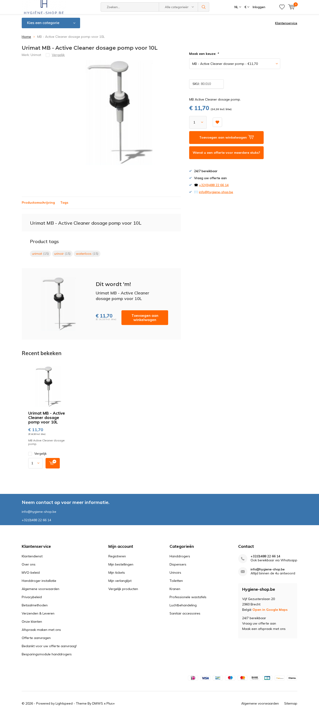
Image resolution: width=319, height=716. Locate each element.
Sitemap (290, 703)
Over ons (28, 564)
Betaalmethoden (35, 605)
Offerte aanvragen (36, 638)
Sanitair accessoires (185, 613)
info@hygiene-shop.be (216, 192)
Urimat (36, 55)
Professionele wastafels (188, 597)
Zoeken (203, 7)
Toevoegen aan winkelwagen (144, 317)
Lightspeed (64, 703)
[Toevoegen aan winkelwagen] (53, 463)
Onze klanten (32, 621)
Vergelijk (40, 453)
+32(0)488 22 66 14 (214, 185)
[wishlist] (282, 7)
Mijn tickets (116, 572)
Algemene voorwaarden (40, 589)
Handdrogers (180, 556)
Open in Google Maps (269, 610)
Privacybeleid (32, 597)
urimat (40, 253)
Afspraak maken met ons (41, 630)
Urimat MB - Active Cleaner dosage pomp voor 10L (46, 417)
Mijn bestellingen (120, 564)
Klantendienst (32, 556)
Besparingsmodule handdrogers (47, 654)
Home (26, 37)
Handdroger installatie (39, 581)
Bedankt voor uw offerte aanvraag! (49, 646)
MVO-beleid (31, 572)
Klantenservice (286, 23)
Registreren (117, 556)
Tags (64, 202)
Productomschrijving (38, 202)
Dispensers (178, 564)
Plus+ (110, 703)
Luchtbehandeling (183, 605)
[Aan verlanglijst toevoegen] (217, 122)
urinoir (62, 253)
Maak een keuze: (204, 54)
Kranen (175, 589)
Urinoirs (175, 572)
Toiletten (176, 581)
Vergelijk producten (123, 589)
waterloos (87, 253)
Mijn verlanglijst (119, 581)
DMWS (97, 703)
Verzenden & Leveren (38, 613)
